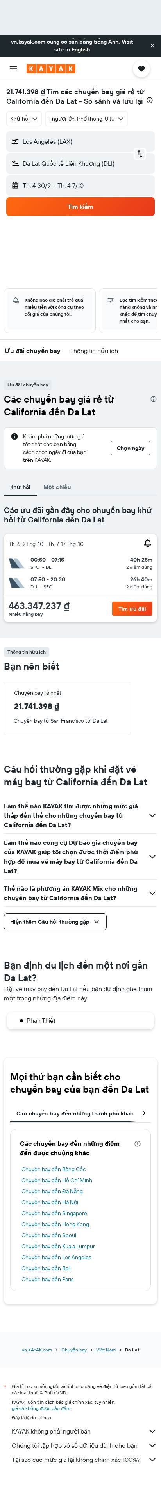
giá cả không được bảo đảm (41, 1408)
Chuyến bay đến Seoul (48, 1235)
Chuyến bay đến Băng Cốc (53, 1169)
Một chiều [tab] (57, 487)
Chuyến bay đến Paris (47, 1279)
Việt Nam (106, 1350)
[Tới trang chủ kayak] (51, 68)
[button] (152, 45)
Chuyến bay (74, 1350)
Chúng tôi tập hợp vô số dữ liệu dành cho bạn (75, 1445)
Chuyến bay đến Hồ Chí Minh (56, 1180)
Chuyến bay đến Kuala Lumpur (58, 1246)
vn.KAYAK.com (37, 1350)
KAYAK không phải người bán (51, 1431)
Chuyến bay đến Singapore (54, 1213)
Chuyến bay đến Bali (46, 1268)
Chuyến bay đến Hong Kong (55, 1224)
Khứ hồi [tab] (20, 487)
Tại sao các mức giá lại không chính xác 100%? (76, 1459)
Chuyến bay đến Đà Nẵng (52, 1191)
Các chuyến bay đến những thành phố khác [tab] (75, 1113)
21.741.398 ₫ (25, 91)
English (81, 49)
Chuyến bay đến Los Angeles (56, 1257)
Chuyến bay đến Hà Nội (49, 1202)
